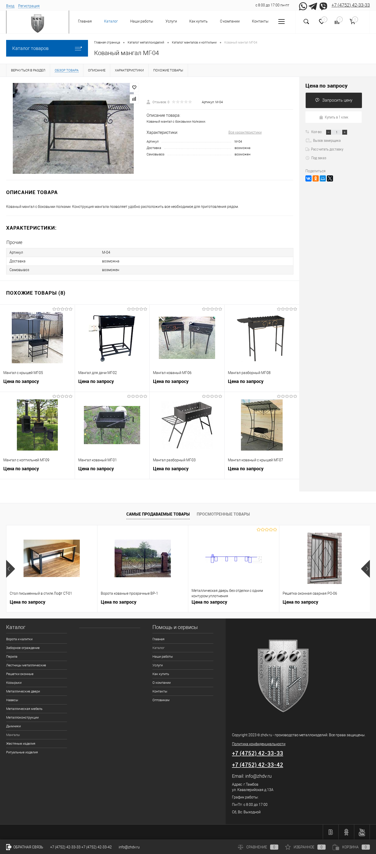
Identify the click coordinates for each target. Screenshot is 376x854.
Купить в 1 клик (336, 117)
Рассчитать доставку (327, 149)
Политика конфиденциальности (258, 744)
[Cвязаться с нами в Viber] (323, 5)
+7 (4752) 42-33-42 (257, 764)
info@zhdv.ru (258, 776)
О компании (230, 21)
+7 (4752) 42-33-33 (350, 5)
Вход (10, 6)
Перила (11, 656)
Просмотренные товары (223, 514)
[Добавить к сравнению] (134, 98)
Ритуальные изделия (22, 752)
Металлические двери (23, 691)
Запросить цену (337, 100)
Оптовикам (161, 700)
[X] (330, 178)
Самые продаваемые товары (158, 514)
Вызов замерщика (327, 140)
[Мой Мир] (323, 178)
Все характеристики (245, 132)
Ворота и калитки (19, 639)
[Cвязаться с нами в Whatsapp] (303, 5)
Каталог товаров (30, 48)
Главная (85, 21)
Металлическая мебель (24, 709)
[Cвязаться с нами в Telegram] (313, 5)
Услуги (171, 21)
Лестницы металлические (26, 665)
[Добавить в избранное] (134, 87)
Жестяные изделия (20, 743)
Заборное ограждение (23, 648)
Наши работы (141, 21)
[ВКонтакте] (308, 178)
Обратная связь (28, 847)
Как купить (198, 21)
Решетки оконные (20, 674)
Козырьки (13, 683)
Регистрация (29, 6)
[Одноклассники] (316, 178)
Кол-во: (317, 131)
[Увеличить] (73, 128)
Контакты (260, 21)
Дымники (13, 726)
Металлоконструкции (22, 717)
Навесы (12, 700)
